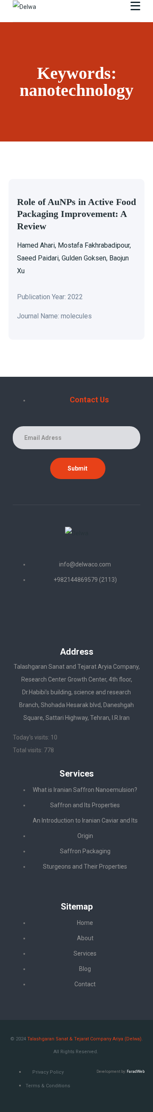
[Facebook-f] (76, 611)
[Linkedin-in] (45, 611)
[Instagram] (107, 611)
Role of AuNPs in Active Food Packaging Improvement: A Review (76, 213)
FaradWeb (135, 1071)
